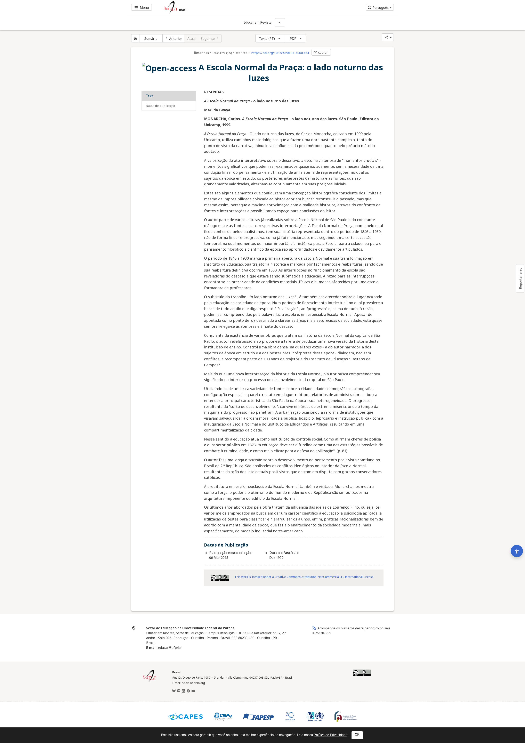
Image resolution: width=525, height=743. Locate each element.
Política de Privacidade (330, 735)
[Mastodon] (178, 691)
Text (149, 96)
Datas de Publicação (160, 106)
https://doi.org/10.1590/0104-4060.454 (280, 53)
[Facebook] (188, 691)
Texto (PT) (267, 38)
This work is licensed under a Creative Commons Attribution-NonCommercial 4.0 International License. (304, 577)
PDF (293, 38)
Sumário (151, 38)
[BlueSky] (174, 691)
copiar (320, 52)
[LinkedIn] (183, 691)
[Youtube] (193, 691)
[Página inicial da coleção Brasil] (149, 681)
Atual (191, 38)
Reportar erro (520, 278)
